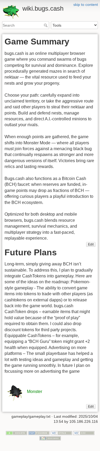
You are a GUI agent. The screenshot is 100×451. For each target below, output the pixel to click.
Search (46, 25)
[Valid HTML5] (61, 432)
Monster (34, 391)
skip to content (85, 4)
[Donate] (16, 432)
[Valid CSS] (83, 432)
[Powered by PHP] (39, 432)
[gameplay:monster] (15, 391)
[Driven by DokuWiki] (50, 438)
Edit (91, 244)
